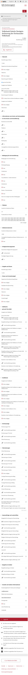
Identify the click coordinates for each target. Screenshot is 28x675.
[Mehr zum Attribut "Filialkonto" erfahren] (25, 128)
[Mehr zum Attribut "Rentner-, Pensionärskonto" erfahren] (25, 190)
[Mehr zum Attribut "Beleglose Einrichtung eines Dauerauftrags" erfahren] (25, 524)
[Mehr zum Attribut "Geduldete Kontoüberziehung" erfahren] (25, 285)
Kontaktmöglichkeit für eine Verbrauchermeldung (12, 46)
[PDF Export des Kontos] (26, 16)
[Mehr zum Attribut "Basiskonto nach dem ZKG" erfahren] (25, 121)
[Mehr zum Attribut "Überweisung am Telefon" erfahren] (25, 470)
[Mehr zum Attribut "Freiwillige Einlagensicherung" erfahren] (25, 256)
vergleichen (9, 50)
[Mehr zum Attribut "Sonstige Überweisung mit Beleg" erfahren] (25, 482)
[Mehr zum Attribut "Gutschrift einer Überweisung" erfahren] (25, 495)
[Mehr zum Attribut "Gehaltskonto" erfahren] (25, 184)
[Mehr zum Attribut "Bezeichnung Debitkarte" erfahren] (25, 79)
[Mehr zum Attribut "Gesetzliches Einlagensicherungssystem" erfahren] (25, 249)
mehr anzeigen (23, 222)
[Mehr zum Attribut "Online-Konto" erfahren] (25, 107)
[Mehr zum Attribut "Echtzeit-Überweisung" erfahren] (25, 489)
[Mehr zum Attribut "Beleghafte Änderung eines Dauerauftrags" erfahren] (25, 531)
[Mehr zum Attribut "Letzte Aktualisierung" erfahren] (25, 606)
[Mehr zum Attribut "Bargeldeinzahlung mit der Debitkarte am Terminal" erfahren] (25, 322)
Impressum (10, 666)
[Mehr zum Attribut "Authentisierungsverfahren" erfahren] (25, 147)
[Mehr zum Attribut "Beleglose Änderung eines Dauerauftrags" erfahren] (25, 537)
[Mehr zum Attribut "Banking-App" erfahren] (25, 140)
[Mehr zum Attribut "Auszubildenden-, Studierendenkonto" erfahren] (25, 177)
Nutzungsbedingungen (7, 672)
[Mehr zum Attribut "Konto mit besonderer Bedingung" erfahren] (25, 158)
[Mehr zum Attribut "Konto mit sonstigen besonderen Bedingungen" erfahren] (25, 196)
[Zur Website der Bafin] (3, 1)
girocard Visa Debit (7, 82)
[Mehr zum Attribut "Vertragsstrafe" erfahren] (25, 600)
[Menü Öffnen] (25, 5)
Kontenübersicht (7, 16)
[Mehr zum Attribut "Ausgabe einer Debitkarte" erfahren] (25, 85)
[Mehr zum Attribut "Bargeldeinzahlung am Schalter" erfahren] (25, 568)
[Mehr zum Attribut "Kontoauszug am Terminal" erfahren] (25, 433)
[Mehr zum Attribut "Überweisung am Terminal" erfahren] (25, 463)
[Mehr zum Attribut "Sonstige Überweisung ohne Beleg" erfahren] (25, 476)
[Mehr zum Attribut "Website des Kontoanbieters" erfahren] (25, 594)
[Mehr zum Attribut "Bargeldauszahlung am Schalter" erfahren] (25, 574)
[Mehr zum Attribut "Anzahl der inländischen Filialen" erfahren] (25, 208)
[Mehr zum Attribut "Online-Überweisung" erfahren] (25, 451)
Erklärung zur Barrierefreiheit (8, 669)
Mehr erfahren (23, 510)
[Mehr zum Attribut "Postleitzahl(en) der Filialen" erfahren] (25, 214)
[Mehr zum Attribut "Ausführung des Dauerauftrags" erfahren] (25, 543)
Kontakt (3, 666)
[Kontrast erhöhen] (15, 1)
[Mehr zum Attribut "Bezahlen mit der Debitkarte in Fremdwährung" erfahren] (25, 366)
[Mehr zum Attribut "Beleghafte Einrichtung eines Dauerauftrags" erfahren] (25, 518)
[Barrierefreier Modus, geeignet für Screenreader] (20, 1)
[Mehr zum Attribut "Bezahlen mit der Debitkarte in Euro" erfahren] (25, 359)
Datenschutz (19, 666)
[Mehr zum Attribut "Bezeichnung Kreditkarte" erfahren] (25, 95)
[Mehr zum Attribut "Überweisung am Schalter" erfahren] (25, 457)
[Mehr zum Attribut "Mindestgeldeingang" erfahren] (25, 165)
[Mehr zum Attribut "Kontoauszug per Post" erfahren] (25, 426)
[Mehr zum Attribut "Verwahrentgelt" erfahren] (25, 298)
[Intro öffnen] (26, 1)
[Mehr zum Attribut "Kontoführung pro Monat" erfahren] (25, 60)
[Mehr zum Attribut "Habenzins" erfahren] (25, 72)
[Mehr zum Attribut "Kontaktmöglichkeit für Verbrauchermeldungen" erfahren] (25, 587)
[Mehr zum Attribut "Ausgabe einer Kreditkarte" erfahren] (25, 101)
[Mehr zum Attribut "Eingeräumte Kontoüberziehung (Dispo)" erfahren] (25, 66)
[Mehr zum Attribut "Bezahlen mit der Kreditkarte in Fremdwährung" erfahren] (25, 415)
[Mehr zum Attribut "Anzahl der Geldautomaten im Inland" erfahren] (25, 231)
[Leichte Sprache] (23, 1)
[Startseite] (1, 16)
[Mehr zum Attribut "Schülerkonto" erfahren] (25, 171)
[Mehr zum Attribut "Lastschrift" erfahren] (25, 550)
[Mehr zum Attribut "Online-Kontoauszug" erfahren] (25, 439)
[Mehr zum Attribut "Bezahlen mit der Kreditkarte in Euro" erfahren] (25, 409)
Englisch (11, 1)
